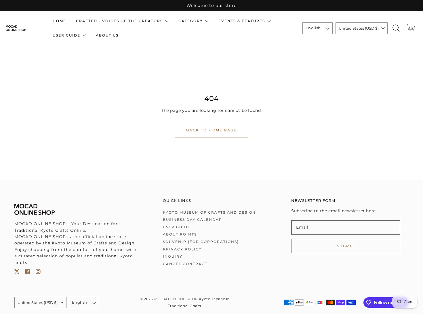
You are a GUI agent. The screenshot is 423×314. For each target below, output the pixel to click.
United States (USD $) (359, 28)
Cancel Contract (185, 264)
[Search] (396, 28)
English (313, 28)
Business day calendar (192, 219)
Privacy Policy (182, 249)
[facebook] (27, 272)
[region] (211, 5)
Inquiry (172, 256)
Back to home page (211, 130)
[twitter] (16, 272)
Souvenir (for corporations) (201, 242)
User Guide (176, 227)
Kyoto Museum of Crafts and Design (209, 212)
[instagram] (38, 272)
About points (180, 234)
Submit (346, 246)
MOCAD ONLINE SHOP (176, 299)
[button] (396, 28)
